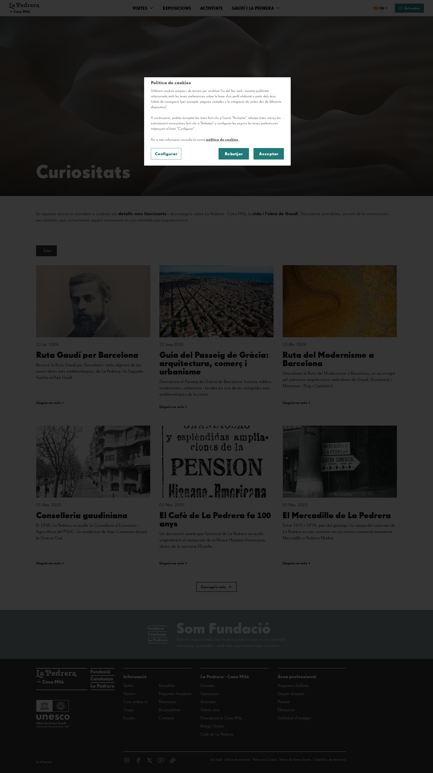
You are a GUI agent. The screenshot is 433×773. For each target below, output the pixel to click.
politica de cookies (222, 139)
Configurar (166, 153)
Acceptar (268, 153)
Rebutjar (234, 153)
